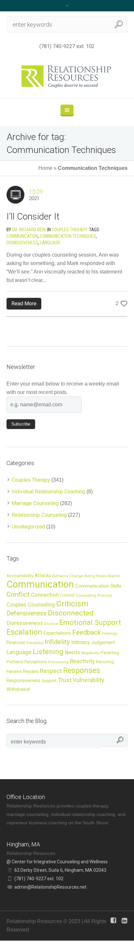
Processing (58, 662)
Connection (45, 594)
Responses (81, 670)
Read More (23, 303)
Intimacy (80, 642)
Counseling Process (94, 595)
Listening (48, 651)
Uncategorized (28, 527)
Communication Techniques (68, 236)
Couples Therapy (69, 229)
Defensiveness (27, 613)
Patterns (15, 661)
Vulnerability (88, 680)
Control (67, 595)
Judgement (103, 642)
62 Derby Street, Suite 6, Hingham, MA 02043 (60, 870)
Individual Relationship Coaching (48, 491)
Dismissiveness (22, 242)
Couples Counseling (31, 604)
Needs (72, 652)
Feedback (86, 632)
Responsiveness (23, 680)
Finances (16, 642)
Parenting (109, 652)
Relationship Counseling (39, 515)
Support (49, 680)
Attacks (43, 575)
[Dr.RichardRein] (124, 920)
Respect (51, 670)
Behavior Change (67, 576)
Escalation (24, 632)
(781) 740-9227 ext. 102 (67, 46)
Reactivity (82, 661)
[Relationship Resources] (67, 76)
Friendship (34, 643)
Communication (22, 236)
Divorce (51, 623)
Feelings (109, 633)
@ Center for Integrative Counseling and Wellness (57, 861)
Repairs (31, 671)
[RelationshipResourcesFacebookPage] (113, 920)
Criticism (72, 603)
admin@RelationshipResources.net (50, 887)
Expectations (57, 633)
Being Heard (96, 576)
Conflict (18, 594)
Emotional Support (90, 622)
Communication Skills (98, 586)
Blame (114, 576)
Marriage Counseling (35, 503)
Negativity (90, 653)
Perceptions (35, 661)
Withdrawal (18, 689)
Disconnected (71, 613)
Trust (65, 680)
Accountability (20, 575)
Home (45, 168)
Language (50, 242)
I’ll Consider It (33, 216)
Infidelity (57, 642)
